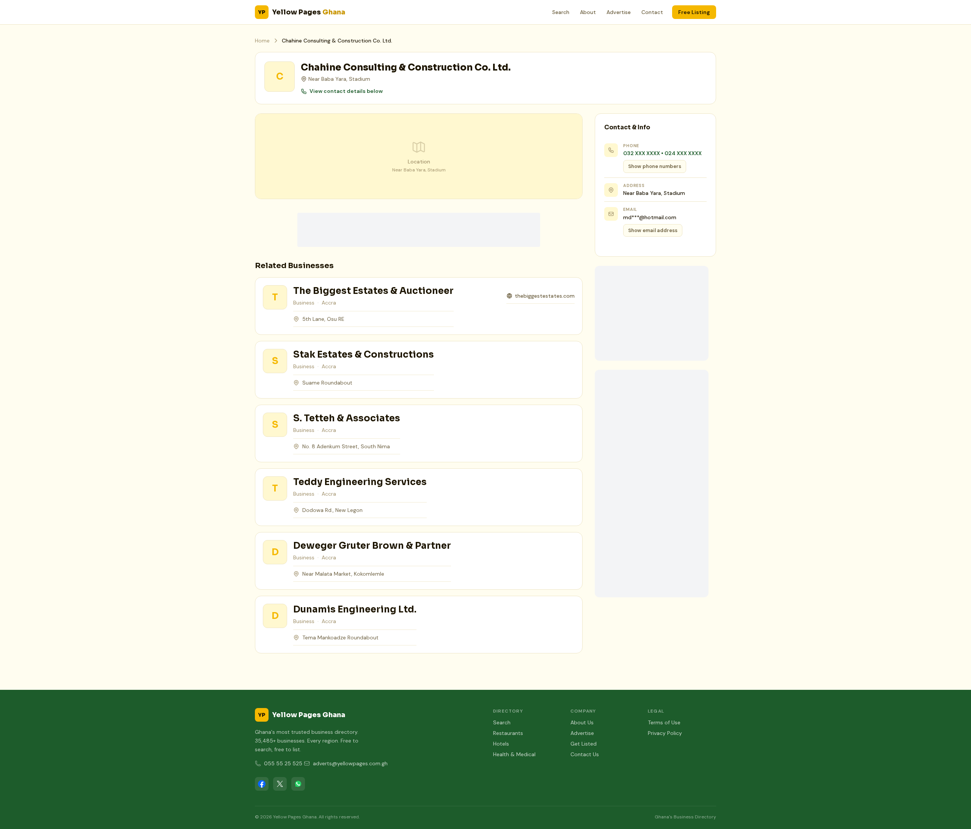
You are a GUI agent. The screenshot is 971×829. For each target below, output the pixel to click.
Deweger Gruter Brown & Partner (372, 545)
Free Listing (694, 12)
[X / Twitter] (280, 784)
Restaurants (508, 733)
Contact (652, 12)
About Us (582, 722)
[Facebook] (262, 784)
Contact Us (584, 754)
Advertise (618, 12)
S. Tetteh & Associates (346, 418)
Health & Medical (514, 754)
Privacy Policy (665, 733)
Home (262, 40)
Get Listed (583, 743)
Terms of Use (664, 722)
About (588, 12)
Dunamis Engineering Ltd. (354, 609)
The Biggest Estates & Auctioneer (373, 291)
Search (560, 12)
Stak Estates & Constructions (363, 354)
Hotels (501, 743)
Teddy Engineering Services (360, 482)
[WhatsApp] (298, 784)
